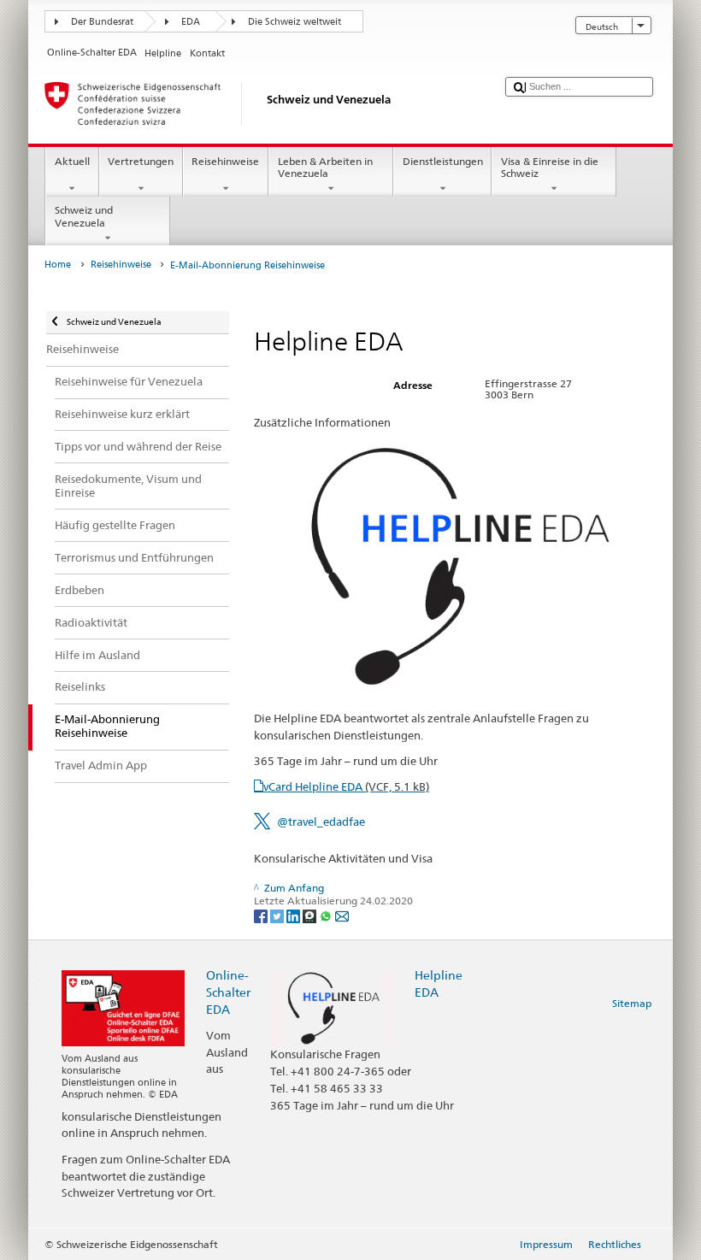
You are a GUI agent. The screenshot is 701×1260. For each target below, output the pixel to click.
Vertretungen (141, 161)
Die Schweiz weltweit (294, 21)
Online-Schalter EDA (228, 992)
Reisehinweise (225, 161)
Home (57, 264)
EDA (190, 21)
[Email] (342, 915)
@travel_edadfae (321, 821)
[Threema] (311, 915)
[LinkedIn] (294, 915)
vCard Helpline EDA (346, 786)
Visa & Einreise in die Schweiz (549, 167)
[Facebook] (262, 915)
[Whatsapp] (327, 915)
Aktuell (72, 161)
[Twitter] (278, 915)
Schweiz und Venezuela (84, 215)
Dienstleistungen (443, 161)
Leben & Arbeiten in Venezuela (325, 167)
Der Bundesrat (102, 21)
